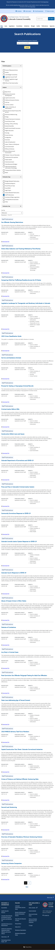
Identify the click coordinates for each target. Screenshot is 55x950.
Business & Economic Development (10, 94)
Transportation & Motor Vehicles (13, 170)
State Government (9, 162)
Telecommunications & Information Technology (11, 167)
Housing (7, 133)
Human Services (9, 135)
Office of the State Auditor (11, 83)
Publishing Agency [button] (7, 65)
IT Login (31, 925)
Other (6, 202)
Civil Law (7, 102)
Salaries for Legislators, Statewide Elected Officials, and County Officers (6, 931)
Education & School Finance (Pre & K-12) (13, 111)
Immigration (8, 137)
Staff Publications (9, 195)
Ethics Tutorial (32, 907)
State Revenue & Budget (11, 164)
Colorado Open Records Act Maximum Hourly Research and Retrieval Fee (6, 918)
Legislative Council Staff (11, 77)
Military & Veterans (9, 149)
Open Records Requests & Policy (20, 919)
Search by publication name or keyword (27, 40)
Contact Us (46, 915)
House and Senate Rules (33, 914)
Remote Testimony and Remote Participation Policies (20, 914)
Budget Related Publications (12, 181)
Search (52, 18)
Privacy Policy (18, 923)
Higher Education (9, 130)
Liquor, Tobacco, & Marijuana (12, 144)
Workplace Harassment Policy (20, 934)
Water (6, 172)
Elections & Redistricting (11, 114)
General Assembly (9, 126)
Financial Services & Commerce (12, 119)
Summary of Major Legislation (12, 197)
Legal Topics (8, 190)
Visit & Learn (28, 11)
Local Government (9, 146)
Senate (7, 72)
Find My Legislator (39, 11)
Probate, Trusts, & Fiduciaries (12, 155)
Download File (6, 241)
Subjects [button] (5, 87)
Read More (45, 2)
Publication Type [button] (6, 177)
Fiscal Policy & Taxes (10, 121)
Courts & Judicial (9, 104)
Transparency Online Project (6, 940)
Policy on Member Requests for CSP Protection (33, 920)
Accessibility (4, 907)
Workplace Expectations (20, 930)
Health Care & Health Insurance (12, 128)
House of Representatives (11, 70)
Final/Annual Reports (10, 183)
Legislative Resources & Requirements (6, 924)
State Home (4, 936)
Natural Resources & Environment (10, 151)
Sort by (3, 210)
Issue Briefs (8, 188)
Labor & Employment (10, 142)
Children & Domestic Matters (12, 100)
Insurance (7, 139)
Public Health (8, 159)
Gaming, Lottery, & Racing (11, 123)
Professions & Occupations (11, 157)
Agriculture (8, 91)
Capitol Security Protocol (5, 911)
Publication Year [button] (6, 206)
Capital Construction (10, 98)
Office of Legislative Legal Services (11, 80)
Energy (6, 117)
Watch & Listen (50, 11)
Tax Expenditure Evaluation (11, 199)
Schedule (19, 11)
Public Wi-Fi (18, 926)
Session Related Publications (12, 192)
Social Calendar (32, 911)
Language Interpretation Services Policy (20, 907)
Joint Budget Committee (11, 74)
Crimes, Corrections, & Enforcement (10, 107)
